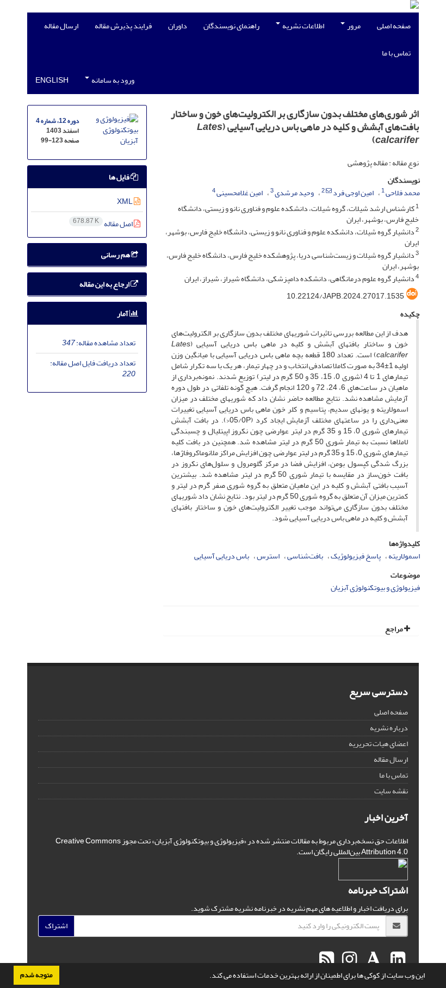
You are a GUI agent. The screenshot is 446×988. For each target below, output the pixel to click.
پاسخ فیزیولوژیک (356, 556)
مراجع (394, 629)
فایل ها (120, 177)
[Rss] (327, 959)
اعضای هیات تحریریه (378, 743)
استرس (268, 556)
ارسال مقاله (61, 25)
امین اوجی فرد (353, 192)
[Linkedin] (396, 959)
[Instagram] (348, 959)
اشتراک (56, 925)
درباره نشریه (389, 727)
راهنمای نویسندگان (231, 25)
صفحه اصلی (394, 25)
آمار (123, 313)
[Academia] (372, 959)
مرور (353, 25)
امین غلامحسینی (239, 192)
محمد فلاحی (403, 192)
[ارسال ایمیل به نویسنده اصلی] (329, 190)
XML (125, 201)
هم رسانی (116, 254)
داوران (177, 25)
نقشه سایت (391, 791)
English (52, 80)
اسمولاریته (404, 556)
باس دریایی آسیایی (221, 556)
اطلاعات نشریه (302, 25)
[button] (206, 976)
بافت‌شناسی (305, 556)
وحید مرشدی (294, 192)
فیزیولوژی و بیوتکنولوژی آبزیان (375, 587)
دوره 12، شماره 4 (57, 121)
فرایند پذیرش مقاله (123, 25)
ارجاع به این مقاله (105, 284)
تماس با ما (396, 53)
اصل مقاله (103, 223)
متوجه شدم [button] (36, 974)
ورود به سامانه (112, 80)
